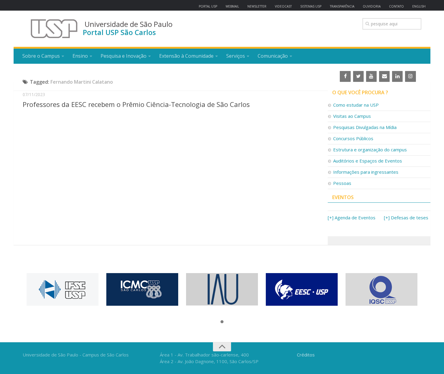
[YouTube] (371, 76)
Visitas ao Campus (352, 116)
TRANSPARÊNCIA (342, 6)
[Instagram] (410, 76)
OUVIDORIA (372, 6)
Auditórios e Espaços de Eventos (367, 161)
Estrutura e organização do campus (370, 150)
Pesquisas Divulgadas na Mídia (365, 127)
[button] (222, 322)
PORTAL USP (208, 6)
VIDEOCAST (283, 6)
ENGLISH (419, 6)
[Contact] (384, 76)
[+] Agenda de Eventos (351, 217)
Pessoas (342, 183)
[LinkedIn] (397, 76)
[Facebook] (345, 76)
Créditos (306, 355)
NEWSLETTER (256, 6)
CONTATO (396, 6)
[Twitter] (358, 76)
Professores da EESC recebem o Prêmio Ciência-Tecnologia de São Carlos (136, 104)
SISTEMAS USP (310, 6)
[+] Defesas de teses (406, 217)
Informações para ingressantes (365, 172)
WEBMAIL (232, 6)
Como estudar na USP (356, 105)
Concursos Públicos (353, 138)
